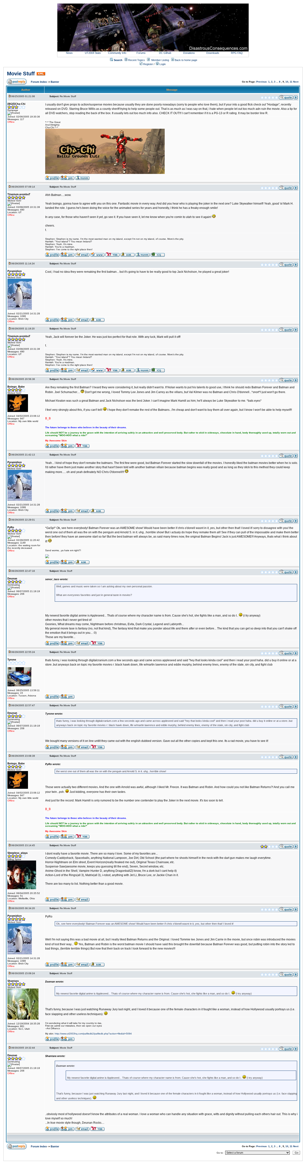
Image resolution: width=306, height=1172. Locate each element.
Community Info (117, 52)
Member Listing (160, 60)
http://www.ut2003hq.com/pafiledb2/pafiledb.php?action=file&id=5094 (93, 1033)
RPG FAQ (237, 52)
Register (147, 64)
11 (291, 81)
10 (286, 81)
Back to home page (186, 60)
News (69, 52)
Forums (141, 52)
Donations (189, 52)
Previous (261, 81)
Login (162, 64)
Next (295, 81)
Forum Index (39, 81)
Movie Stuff (21, 74)
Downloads (212, 52)
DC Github (165, 52)
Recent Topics (136, 60)
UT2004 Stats (93, 52)
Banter (55, 81)
